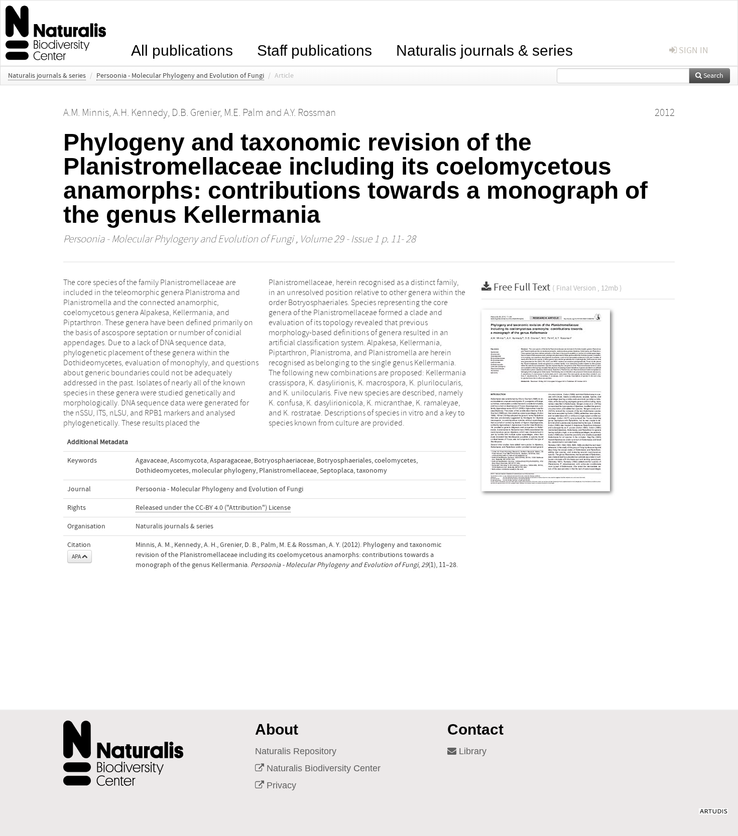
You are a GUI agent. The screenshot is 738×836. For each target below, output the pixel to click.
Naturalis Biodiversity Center (322, 768)
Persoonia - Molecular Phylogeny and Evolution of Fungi (180, 76)
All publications (182, 49)
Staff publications (314, 49)
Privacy (280, 785)
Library (471, 751)
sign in (692, 50)
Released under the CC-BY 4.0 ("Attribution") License (213, 508)
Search (712, 76)
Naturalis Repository (295, 751)
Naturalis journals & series (484, 49)
